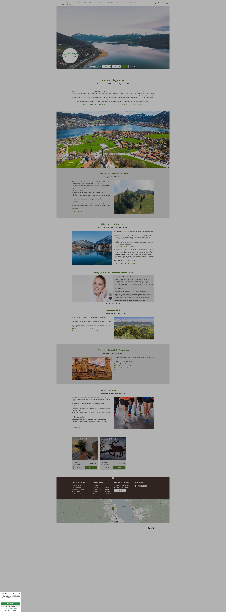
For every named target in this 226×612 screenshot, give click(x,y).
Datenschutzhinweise (8, 610)
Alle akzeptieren (10, 603)
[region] (10, 598)
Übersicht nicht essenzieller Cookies (11, 608)
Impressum (14, 610)
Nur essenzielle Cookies (10, 606)
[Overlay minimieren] (19, 593)
